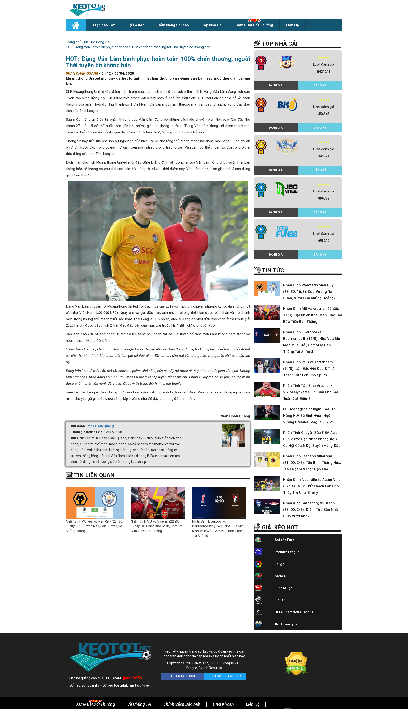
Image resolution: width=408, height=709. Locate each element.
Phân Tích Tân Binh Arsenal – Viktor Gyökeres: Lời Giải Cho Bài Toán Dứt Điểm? (310, 392)
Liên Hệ (292, 25)
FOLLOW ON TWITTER (225, 676)
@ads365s (132, 677)
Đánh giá (276, 85)
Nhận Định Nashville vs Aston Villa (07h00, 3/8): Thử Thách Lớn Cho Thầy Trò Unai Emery (311, 486)
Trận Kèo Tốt (103, 25)
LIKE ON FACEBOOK (183, 676)
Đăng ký (320, 85)
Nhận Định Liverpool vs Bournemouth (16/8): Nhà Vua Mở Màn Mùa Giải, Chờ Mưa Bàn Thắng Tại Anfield (218, 529)
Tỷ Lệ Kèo (136, 25)
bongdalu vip (124, 685)
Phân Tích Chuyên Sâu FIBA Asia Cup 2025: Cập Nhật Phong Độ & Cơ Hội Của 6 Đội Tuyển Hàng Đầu (311, 439)
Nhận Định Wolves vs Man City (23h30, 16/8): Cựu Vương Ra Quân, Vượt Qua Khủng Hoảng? (94, 526)
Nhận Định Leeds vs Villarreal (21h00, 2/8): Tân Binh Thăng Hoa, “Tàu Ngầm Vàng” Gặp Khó (312, 462)
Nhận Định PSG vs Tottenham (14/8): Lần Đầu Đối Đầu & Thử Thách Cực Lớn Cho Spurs (309, 368)
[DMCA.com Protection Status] (296, 663)
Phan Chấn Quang (100, 426)
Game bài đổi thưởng (254, 25)
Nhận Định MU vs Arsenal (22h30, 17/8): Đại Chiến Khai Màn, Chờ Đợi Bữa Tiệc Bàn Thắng (157, 526)
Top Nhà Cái (212, 25)
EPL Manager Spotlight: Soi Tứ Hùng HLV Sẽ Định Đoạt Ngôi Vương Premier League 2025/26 (309, 415)
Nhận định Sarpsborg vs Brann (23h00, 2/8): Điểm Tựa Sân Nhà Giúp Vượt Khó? (310, 509)
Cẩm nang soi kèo (173, 25)
